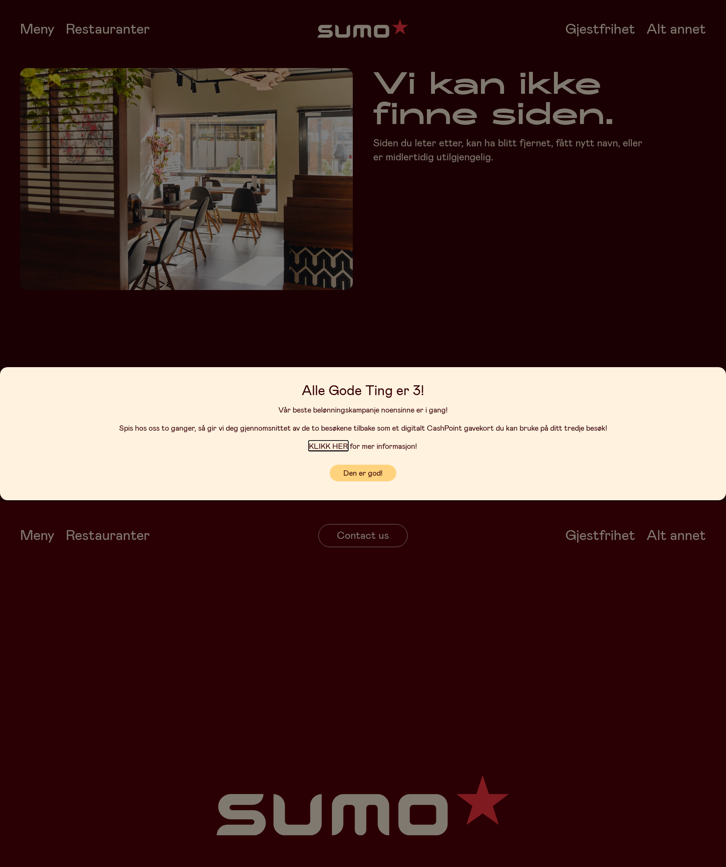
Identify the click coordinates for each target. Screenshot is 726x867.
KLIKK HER (328, 446)
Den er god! (363, 473)
